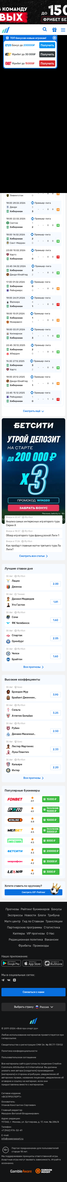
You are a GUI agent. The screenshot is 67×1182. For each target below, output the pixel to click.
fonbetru (33, 591)
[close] (54, 38)
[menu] (63, 30)
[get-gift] (54, 30)
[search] (45, 29)
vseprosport (6, 30)
